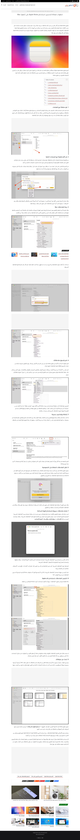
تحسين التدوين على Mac (37, 776)
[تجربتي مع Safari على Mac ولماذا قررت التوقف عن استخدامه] (14, 254)
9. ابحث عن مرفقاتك (52, 103)
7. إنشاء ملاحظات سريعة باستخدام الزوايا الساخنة (57, 98)
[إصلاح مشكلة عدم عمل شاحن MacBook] (62, 811)
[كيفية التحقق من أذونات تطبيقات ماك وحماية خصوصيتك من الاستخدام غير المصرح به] (54, 254)
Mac (45, 11)
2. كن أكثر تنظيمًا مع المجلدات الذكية (55, 85)
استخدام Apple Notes (48, 776)
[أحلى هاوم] (72, 5)
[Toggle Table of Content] (66, 80)
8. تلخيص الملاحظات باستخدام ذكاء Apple (56, 100)
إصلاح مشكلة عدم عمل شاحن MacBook (62, 816)
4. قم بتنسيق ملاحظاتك (53, 90)
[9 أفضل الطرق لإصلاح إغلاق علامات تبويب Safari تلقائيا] (47, 821)
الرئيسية (52, 11)
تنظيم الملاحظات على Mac (23, 776)
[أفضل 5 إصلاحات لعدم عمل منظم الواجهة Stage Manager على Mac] (32, 810)
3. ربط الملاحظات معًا (52, 87)
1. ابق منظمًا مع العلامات (53, 82)
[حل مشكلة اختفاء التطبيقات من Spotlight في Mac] (17, 810)
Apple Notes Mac (58, 776)
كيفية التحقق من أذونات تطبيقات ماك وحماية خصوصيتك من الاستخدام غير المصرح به (63, 256)
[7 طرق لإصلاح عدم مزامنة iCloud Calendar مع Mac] (62, 821)
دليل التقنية (48, 11)
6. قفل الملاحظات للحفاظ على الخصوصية (56, 95)
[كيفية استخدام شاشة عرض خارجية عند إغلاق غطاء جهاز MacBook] (17, 821)
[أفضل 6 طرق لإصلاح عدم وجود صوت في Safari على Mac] (47, 810)
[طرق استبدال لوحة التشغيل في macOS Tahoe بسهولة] (34, 254)
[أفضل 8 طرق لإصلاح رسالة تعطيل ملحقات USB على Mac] (32, 821)
